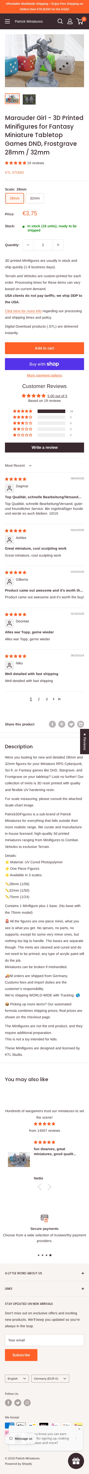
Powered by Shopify (18, 1464)
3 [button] (47, 699)
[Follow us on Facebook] (8, 1402)
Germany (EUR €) (46, 1378)
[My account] (69, 21)
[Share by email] (80, 724)
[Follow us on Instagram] (27, 1402)
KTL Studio (14, 172)
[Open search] (60, 21)
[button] (16, 163)
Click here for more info (23, 311)
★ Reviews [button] (85, 741)
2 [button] (39, 699)
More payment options (44, 375)
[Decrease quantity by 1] (28, 245)
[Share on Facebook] (52, 724)
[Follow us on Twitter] (17, 1402)
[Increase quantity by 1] (58, 245)
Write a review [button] (45, 447)
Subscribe (21, 1355)
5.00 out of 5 (57, 396)
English (13, 1378)
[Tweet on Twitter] (71, 724)
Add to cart (44, 348)
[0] (80, 21)
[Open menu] (7, 21)
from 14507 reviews (44, 1131)
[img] (15, 479)
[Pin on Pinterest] (61, 724)
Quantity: (12, 245)
